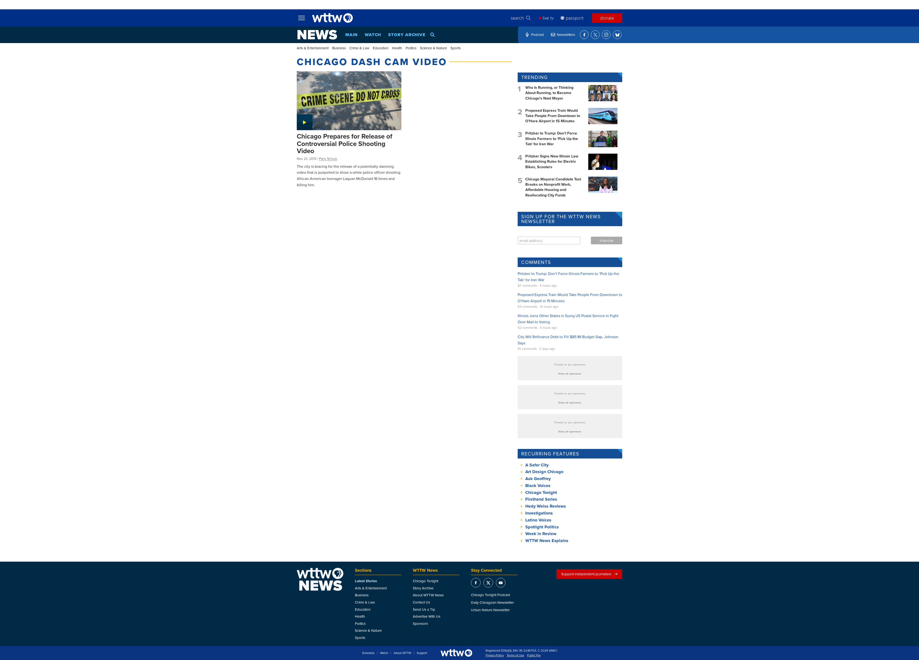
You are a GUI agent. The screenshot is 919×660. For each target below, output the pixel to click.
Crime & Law (359, 47)
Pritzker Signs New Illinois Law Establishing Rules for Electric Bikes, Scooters (551, 161)
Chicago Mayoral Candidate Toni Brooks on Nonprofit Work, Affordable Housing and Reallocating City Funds (553, 187)
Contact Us (421, 602)
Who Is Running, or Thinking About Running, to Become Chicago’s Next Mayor (549, 93)
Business (339, 47)
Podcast (537, 34)
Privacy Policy (495, 655)
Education (380, 47)
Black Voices (537, 485)
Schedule (368, 653)
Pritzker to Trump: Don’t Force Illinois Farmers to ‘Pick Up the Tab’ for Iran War (551, 138)
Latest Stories (366, 581)
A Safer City (537, 465)
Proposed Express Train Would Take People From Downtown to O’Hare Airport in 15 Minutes (552, 116)
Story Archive (407, 35)
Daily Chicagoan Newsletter (492, 602)
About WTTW (402, 653)
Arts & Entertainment (313, 47)
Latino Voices (538, 520)
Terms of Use (515, 655)
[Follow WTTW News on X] (595, 34)
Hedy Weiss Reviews (545, 506)
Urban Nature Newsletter (490, 609)
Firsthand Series (541, 499)
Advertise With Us (426, 616)
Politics (411, 47)
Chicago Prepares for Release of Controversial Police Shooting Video (344, 143)
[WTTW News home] (317, 34)
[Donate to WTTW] (456, 653)
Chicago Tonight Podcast (490, 594)
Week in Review (540, 534)
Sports (455, 47)
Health (397, 47)
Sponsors (420, 623)
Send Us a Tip (424, 609)
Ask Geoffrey (538, 478)
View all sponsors (569, 373)
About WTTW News (428, 595)
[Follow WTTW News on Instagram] (606, 34)
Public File (534, 655)
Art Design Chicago (544, 472)
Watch (373, 35)
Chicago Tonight (541, 492)
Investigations (539, 513)
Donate (607, 18)
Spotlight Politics (542, 527)
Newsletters (566, 34)
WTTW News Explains (547, 540)
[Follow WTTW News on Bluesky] (617, 34)
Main (351, 35)
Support (422, 653)
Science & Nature (433, 47)
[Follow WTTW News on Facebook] (584, 34)
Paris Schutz (328, 158)
